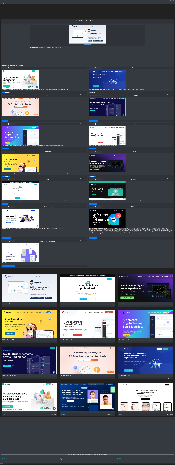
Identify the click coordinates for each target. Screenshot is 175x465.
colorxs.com (5, 458)
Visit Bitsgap (92, 92)
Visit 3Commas (5, 92)
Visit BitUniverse (92, 238)
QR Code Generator (63, 451)
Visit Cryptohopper (93, 121)
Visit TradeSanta (5, 176)
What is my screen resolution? (6, 451)
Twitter (119, 461)
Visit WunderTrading (6, 238)
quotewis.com (6, 461)
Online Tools (3, 305)
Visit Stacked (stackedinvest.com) (8, 265)
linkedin (119, 459)
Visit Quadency (92, 176)
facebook (119, 458)
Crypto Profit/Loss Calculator (122, 449)
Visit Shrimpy (92, 148)
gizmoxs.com (5, 459)
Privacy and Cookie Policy (63, 460)
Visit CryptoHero (87, 45)
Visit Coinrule (5, 148)
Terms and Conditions (62, 461)
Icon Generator (120, 451)
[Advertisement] (30, 11)
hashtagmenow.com (7, 460)
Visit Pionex (5, 121)
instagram (119, 460)
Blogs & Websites (63, 414)
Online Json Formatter (63, 449)
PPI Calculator (4, 449)
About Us (60, 459)
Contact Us (60, 458)
